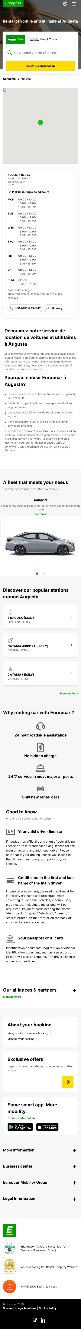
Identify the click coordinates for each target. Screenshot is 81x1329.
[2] (44, 573)
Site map (8, 1308)
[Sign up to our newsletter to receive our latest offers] (67, 1082)
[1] (37, 573)
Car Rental (9, 78)
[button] (40, 123)
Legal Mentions (26, 1308)
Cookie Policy (48, 1308)
